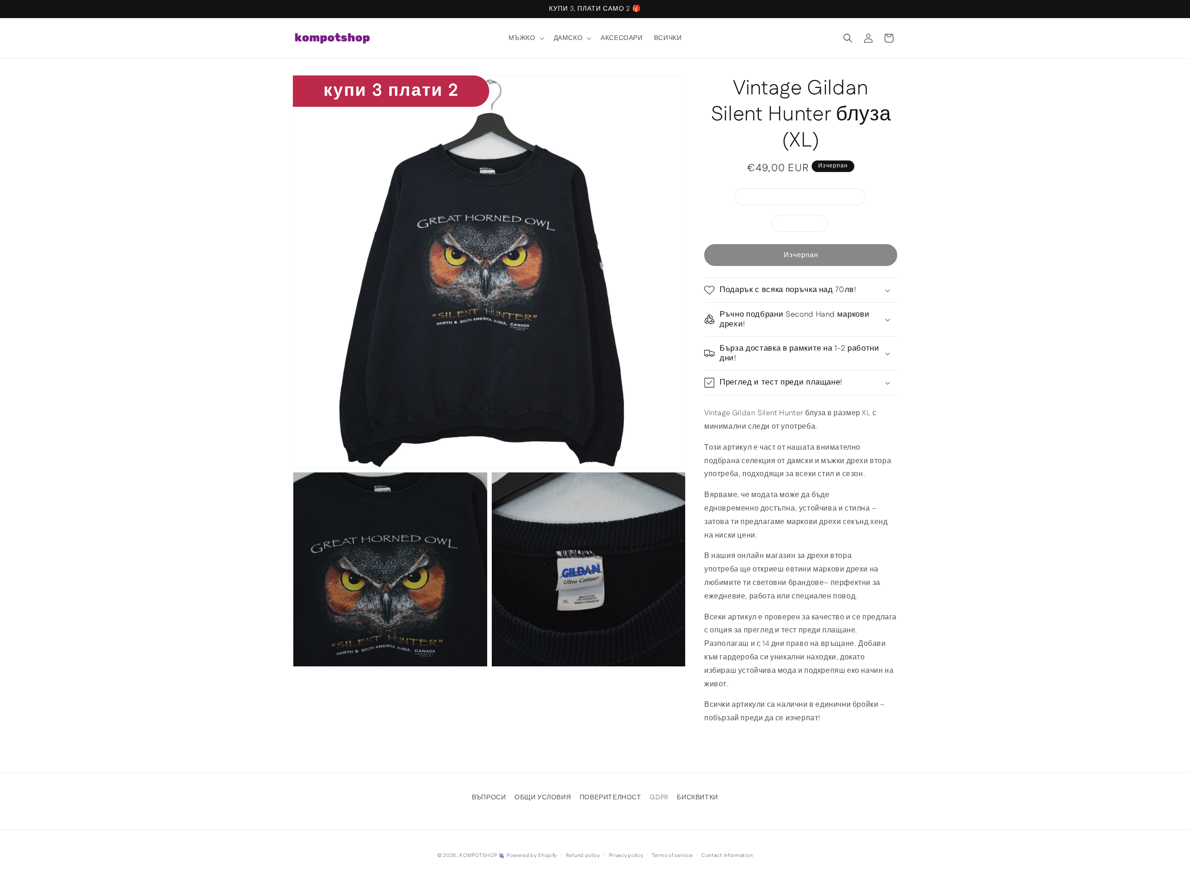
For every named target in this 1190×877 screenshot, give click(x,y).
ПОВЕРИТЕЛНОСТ (610, 797)
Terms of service (672, 855)
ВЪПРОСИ (489, 797)
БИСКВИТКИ (697, 797)
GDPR (659, 797)
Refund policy (583, 855)
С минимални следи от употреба (805, 198)
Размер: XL (804, 225)
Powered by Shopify (532, 855)
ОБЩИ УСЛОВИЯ (543, 797)
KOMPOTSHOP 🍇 (482, 855)
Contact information (727, 855)
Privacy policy (626, 855)
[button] (525, 38)
